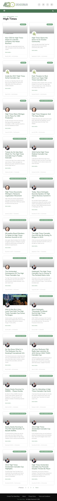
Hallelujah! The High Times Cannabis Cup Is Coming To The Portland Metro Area (41, 273)
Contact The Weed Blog (13, 496)
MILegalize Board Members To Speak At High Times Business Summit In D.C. (14, 235)
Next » (37, 487)
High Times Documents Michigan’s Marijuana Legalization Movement (13, 194)
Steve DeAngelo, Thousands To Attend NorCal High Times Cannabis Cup (39, 312)
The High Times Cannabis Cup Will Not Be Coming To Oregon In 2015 (42, 235)
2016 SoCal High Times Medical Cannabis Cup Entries (40, 154)
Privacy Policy (32, 496)
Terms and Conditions (44, 496)
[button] (4, 10)
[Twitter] (43, 4)
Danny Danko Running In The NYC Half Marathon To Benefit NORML (14, 429)
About (24, 496)
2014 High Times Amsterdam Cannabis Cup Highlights (14, 467)
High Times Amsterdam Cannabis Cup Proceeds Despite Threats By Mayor (41, 467)
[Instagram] (47, 4)
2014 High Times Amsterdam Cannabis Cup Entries (41, 429)
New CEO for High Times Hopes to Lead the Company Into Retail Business (14, 41)
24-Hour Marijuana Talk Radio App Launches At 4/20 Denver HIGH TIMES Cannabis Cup (41, 352)
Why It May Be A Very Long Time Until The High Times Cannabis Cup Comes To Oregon (15, 312)
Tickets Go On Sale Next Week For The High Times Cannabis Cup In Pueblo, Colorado (14, 155)
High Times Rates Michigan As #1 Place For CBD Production (14, 116)
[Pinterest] (51, 4)
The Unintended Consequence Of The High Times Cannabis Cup (14, 273)
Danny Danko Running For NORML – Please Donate (14, 390)
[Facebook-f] (39, 4)
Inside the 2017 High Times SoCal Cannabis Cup (15, 77)
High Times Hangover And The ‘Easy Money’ (41, 115)
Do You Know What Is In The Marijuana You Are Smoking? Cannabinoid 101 (15, 351)
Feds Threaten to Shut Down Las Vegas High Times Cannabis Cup (40, 78)
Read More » (8, 52)
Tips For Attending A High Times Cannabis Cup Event (41, 390)
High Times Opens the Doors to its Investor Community (40, 40)
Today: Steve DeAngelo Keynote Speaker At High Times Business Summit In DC (41, 195)
